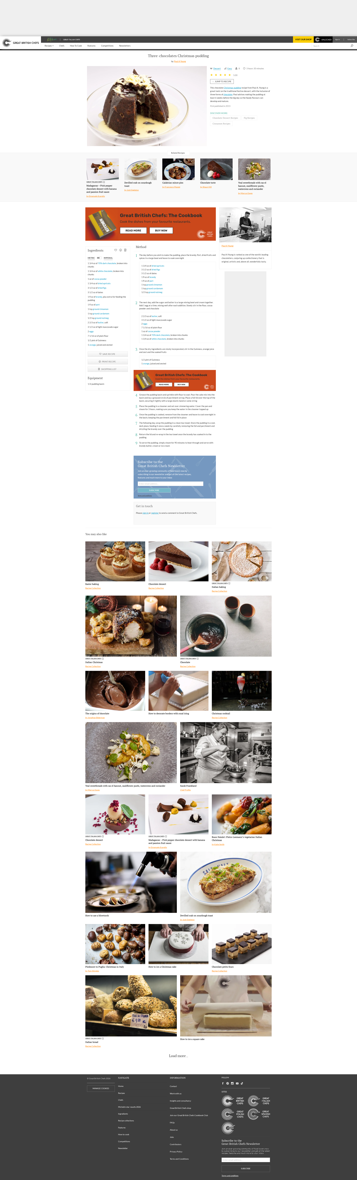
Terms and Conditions (179, 1159)
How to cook (123, 1134)
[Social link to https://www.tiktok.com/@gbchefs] (242, 1083)
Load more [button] (177, 1056)
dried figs (102, 288)
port (98, 304)
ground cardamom (101, 313)
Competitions (124, 1141)
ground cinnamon (100, 309)
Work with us (175, 1093)
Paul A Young (180, 61)
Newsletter (123, 1148)
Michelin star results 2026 (129, 1107)
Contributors (175, 1144)
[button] (49, 46)
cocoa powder (100, 279)
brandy (99, 296)
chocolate (228, 94)
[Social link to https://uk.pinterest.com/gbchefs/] (227, 1083)
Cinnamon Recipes (221, 123)
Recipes (121, 1093)
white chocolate (105, 271)
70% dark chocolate (107, 263)
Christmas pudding (232, 87)
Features (122, 1127)
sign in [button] (146, 513)
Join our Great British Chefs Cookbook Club (189, 1115)
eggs (91, 331)
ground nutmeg (102, 318)
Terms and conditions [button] (145, 495)
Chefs (120, 1100)
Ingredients (123, 1114)
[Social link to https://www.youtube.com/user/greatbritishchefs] (237, 1083)
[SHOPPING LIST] (125, 250)
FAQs (172, 1122)
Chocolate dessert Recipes (225, 117)
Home (120, 1086)
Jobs (172, 1137)
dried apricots (104, 283)
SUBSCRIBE (154, 490)
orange (92, 345)
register (155, 513)
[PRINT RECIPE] (120, 250)
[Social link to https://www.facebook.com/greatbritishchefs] (223, 1083)
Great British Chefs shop (180, 1108)
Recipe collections (126, 1120)
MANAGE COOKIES (101, 1088)
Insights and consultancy (180, 1101)
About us (174, 1130)
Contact (173, 1086)
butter (101, 322)
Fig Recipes (249, 117)
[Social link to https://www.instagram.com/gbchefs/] (232, 1083)
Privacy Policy (176, 1151)
